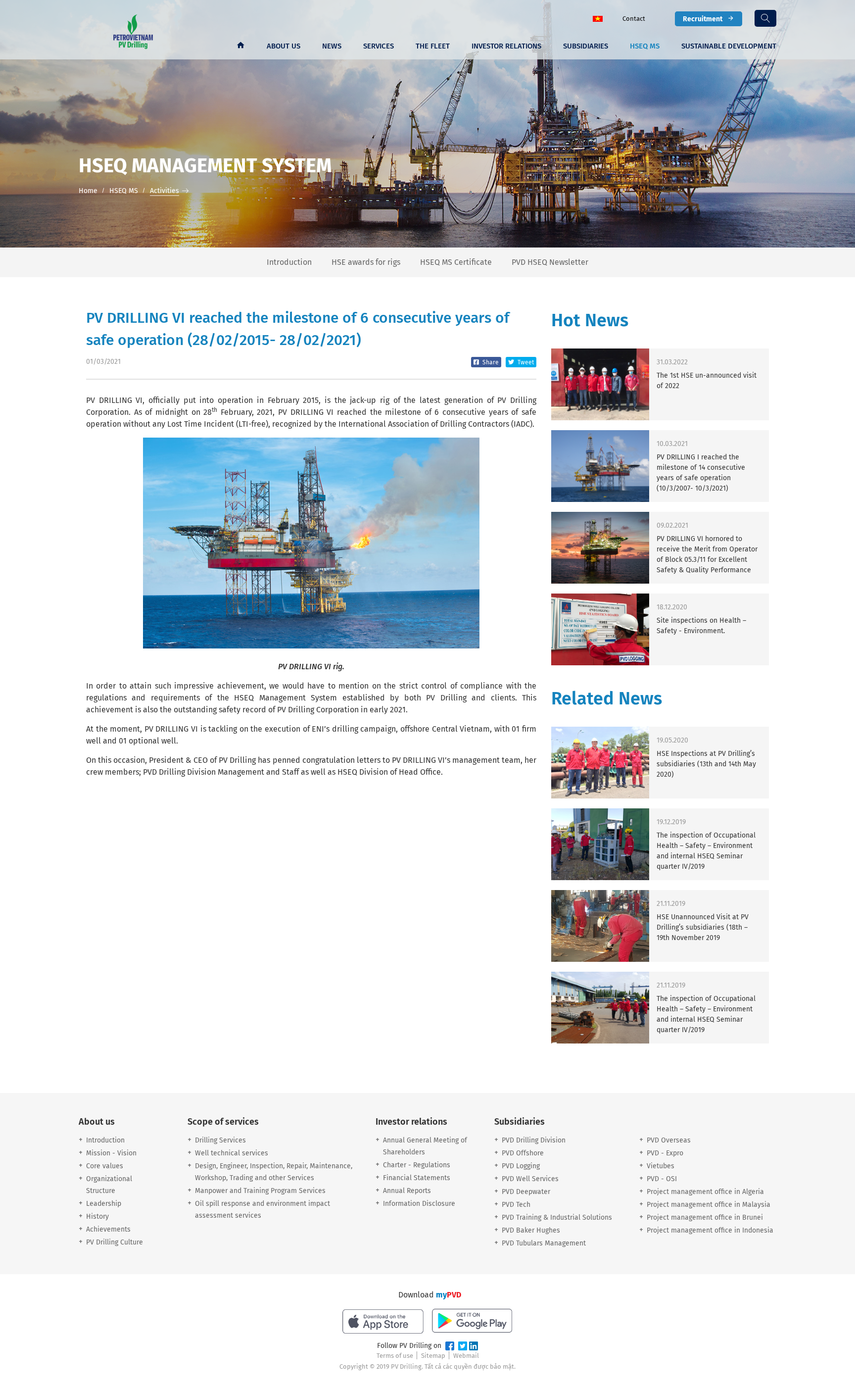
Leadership (103, 1203)
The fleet (433, 46)
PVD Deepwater (526, 1192)
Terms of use (395, 1355)
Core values (104, 1166)
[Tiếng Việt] (598, 18)
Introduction (289, 262)
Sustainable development (728, 46)
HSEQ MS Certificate (456, 262)
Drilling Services (220, 1140)
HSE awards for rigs (366, 262)
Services (378, 46)
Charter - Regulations (416, 1165)
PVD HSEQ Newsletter (550, 262)
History (97, 1216)
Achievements (108, 1229)
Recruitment (702, 18)
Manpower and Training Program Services (260, 1191)
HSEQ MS (645, 46)
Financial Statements (416, 1178)
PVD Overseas (669, 1140)
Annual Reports (407, 1191)
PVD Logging (521, 1166)
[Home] (240, 46)
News (331, 46)
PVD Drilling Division (534, 1140)
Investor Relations (506, 46)
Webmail (466, 1355)
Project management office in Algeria (705, 1192)
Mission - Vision (111, 1153)
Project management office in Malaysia (708, 1204)
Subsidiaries (585, 46)
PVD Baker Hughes (531, 1230)
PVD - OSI (662, 1179)
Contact (633, 18)
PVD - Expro (665, 1153)
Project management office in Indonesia (710, 1230)
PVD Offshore (523, 1153)
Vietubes (660, 1166)
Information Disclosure (419, 1203)
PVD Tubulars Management (544, 1243)
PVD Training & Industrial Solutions (557, 1217)
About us (283, 46)
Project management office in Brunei (705, 1217)
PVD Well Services (530, 1179)
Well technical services (231, 1153)
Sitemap (433, 1355)
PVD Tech (516, 1204)
